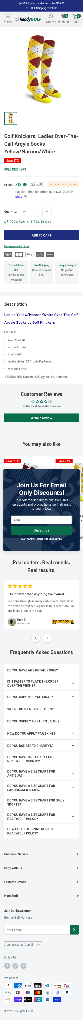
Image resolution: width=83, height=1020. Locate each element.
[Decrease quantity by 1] (24, 211)
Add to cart (42, 235)
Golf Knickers (15, 169)
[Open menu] (8, 16)
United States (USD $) (20, 944)
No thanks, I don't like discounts (41, 538)
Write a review (41, 418)
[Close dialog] (75, 473)
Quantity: (10, 211)
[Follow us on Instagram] (15, 966)
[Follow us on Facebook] (7, 966)
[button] (35, 638)
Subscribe (41, 530)
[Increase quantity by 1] (47, 211)
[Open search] (51, 16)
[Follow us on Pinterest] (23, 966)
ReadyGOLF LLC (23, 1011)
